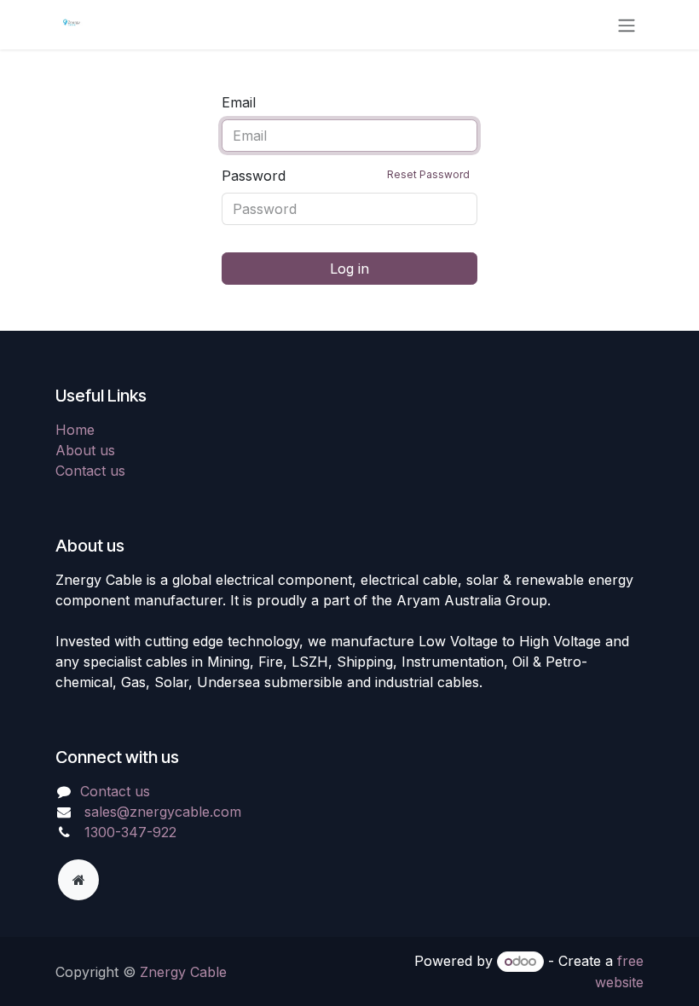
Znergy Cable (183, 971)
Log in (349, 268)
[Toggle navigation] (626, 25)
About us (85, 450)
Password (346, 175)
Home (75, 429)
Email (239, 102)
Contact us (90, 470)
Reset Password (428, 174)
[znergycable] (78, 879)
